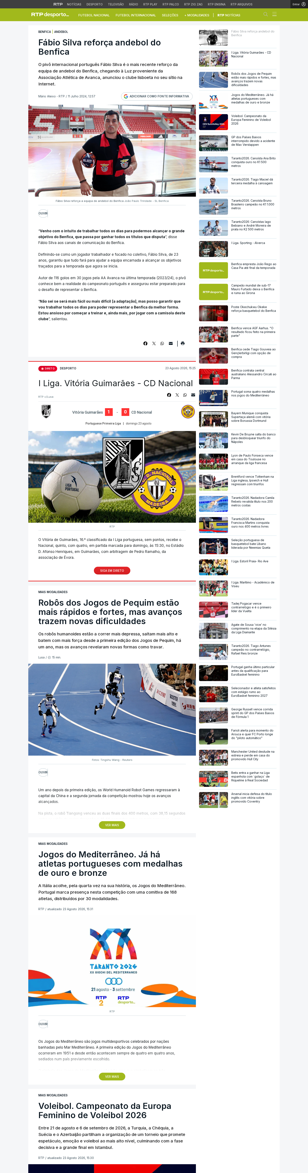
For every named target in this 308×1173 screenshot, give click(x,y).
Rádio (133, 4)
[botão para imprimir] (182, 345)
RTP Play (150, 4)
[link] (51, 14)
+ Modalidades (196, 15)
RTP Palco (171, 4)
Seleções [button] (170, 15)
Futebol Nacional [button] (94, 15)
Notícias (74, 4)
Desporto (95, 4)
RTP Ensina (216, 4)
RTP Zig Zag (193, 4)
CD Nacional (141, 412)
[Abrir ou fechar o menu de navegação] (273, 14)
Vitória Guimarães (87, 412)
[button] (267, 15)
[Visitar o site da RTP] (58, 4)
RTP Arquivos (241, 4)
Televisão (116, 4)
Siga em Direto (112, 570)
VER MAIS (112, 825)
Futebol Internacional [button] (136, 15)
